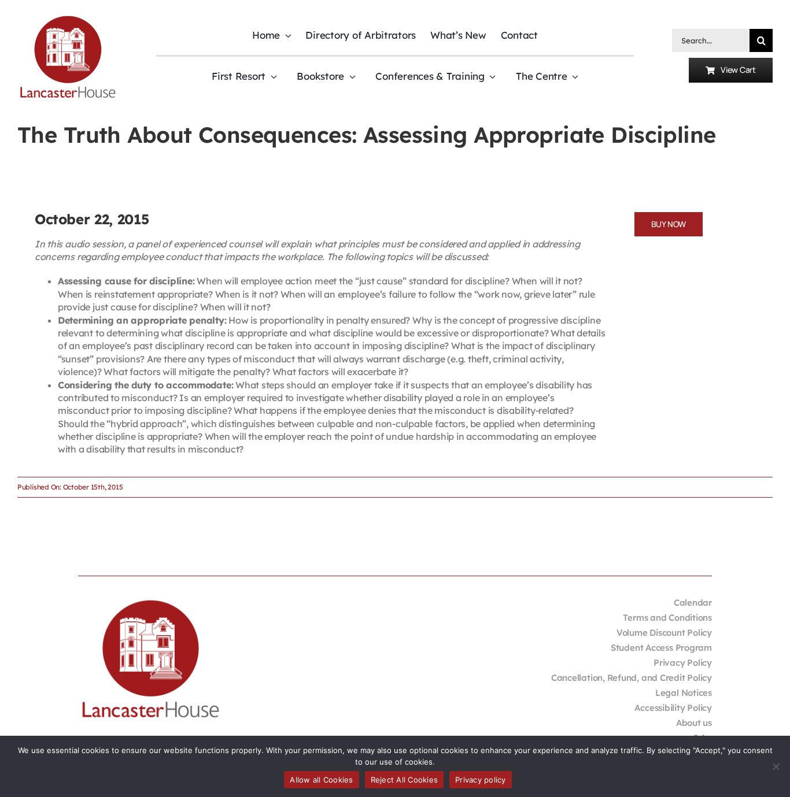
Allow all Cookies (321, 779)
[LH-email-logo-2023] (67, 18)
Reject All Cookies (404, 779)
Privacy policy (480, 779)
